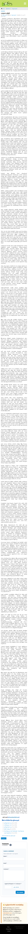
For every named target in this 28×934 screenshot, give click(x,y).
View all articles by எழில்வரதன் (8, 835)
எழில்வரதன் (4, 15)
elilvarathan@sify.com (13, 817)
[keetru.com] (7, 3)
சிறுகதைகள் (14, 15)
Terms (8, 927)
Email (5, 863)
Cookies (8, 931)
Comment (6, 869)
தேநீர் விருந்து (7, 829)
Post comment (20, 892)
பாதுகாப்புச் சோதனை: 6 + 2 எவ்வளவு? (13, 883)
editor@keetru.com (7, 913)
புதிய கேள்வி (16, 887)
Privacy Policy (8, 929)
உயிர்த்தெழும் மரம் (7, 825)
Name (5, 856)
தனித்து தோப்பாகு (8, 823)
